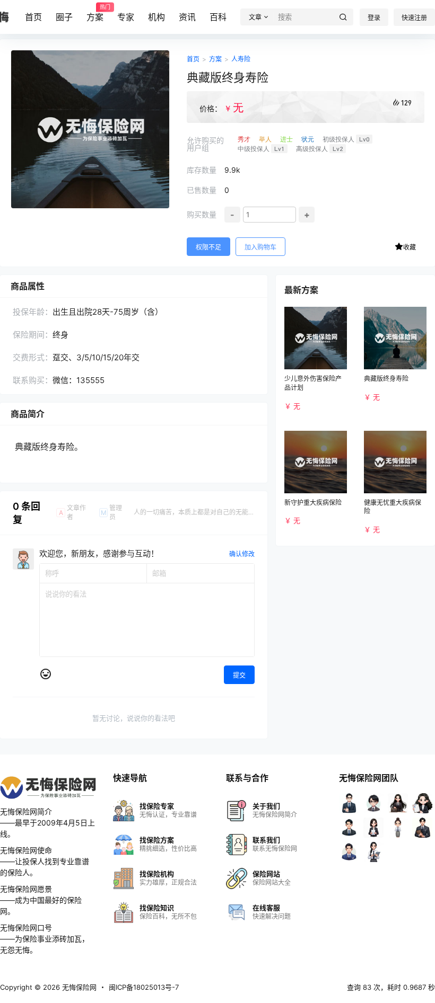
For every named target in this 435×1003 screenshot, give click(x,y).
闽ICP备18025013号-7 (144, 987)
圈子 (64, 17)
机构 (156, 17)
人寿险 (240, 59)
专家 (125, 17)
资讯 (187, 17)
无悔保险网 (78, 987)
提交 (239, 675)
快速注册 (414, 18)
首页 (33, 17)
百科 (218, 17)
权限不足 (208, 247)
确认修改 (242, 554)
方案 (94, 13)
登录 (374, 18)
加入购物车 (260, 247)
